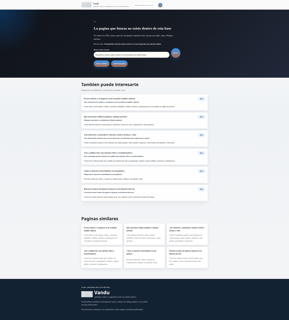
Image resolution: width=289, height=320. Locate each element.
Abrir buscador (119, 63)
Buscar (175, 53)
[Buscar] (160, 5)
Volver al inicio (101, 63)
